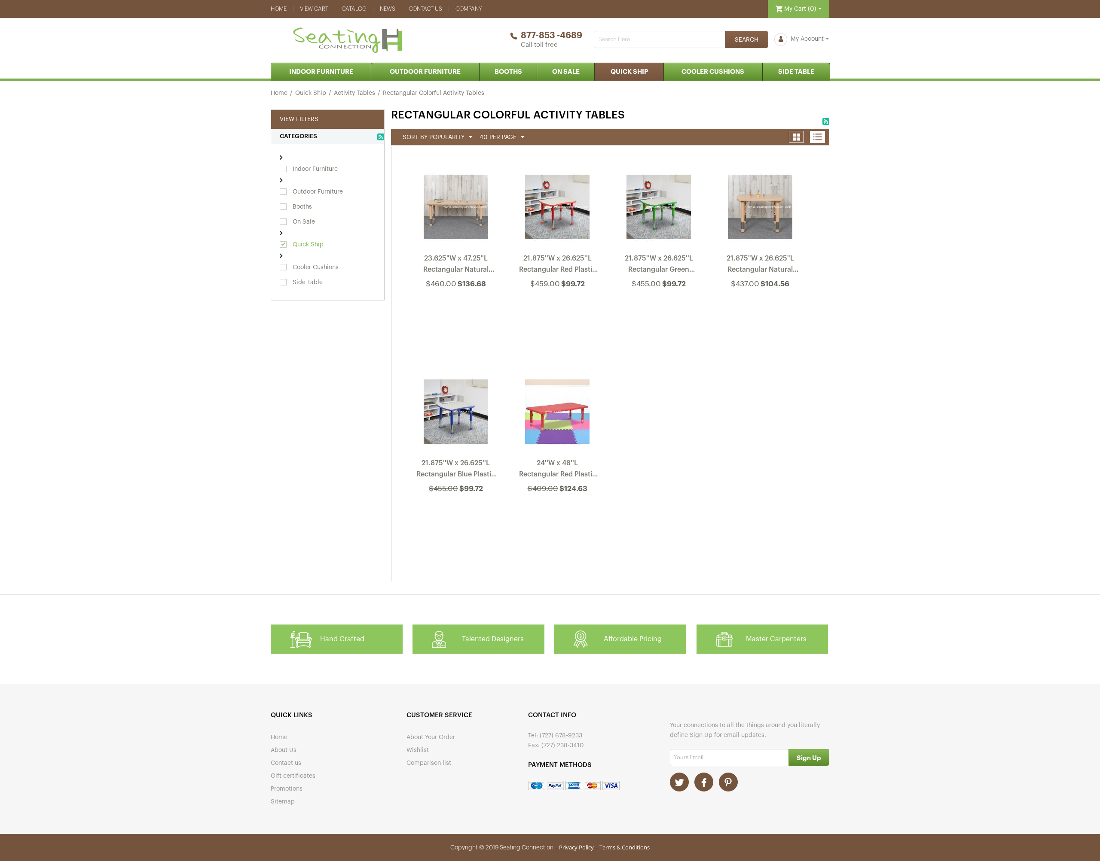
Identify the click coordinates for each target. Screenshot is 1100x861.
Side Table (796, 72)
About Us (283, 750)
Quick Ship (629, 72)
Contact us (425, 9)
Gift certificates (293, 776)
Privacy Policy (576, 847)
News (387, 9)
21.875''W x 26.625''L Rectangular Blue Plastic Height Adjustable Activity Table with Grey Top (455, 470)
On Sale (566, 72)
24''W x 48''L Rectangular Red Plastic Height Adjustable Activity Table (557, 470)
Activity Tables (354, 93)
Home (279, 9)
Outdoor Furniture (425, 72)
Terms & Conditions (624, 847)
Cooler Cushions (712, 72)
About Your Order (430, 737)
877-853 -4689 (551, 35)
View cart (314, 9)
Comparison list (428, 763)
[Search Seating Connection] (746, 39)
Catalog (354, 9)
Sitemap (283, 802)
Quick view (456, 307)
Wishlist (417, 750)
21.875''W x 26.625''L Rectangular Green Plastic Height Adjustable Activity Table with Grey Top (659, 265)
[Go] (808, 757)
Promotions (286, 789)
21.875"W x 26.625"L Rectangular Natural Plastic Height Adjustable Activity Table (760, 265)
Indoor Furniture (321, 72)
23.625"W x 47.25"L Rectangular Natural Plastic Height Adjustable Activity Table (456, 265)
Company (468, 9)
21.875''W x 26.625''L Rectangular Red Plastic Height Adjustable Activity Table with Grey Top (557, 265)
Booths (508, 72)
